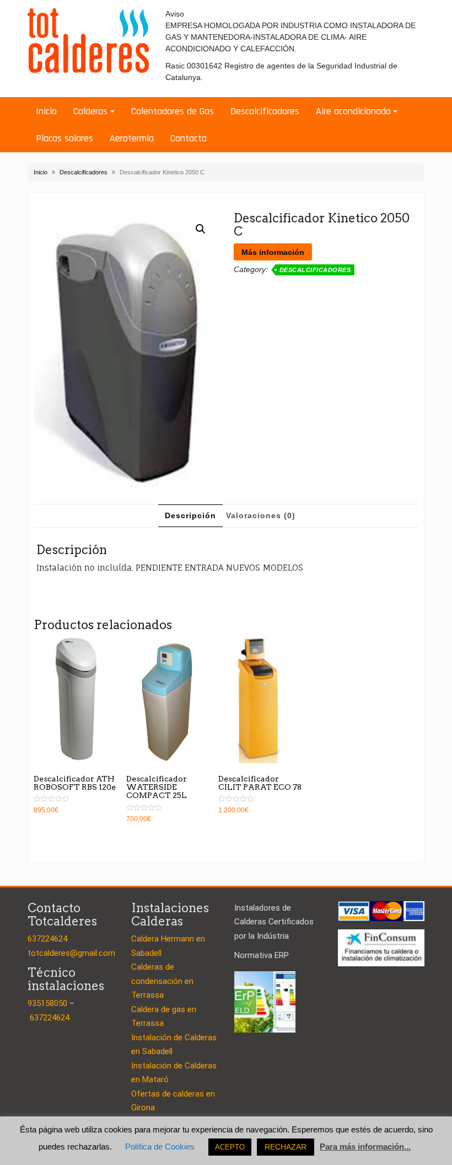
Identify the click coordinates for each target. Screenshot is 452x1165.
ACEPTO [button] (230, 1147)
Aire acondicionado (353, 111)
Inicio (46, 111)
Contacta (188, 138)
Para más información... (365, 1146)
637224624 (47, 939)
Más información (272, 252)
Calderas (90, 111)
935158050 (47, 1003)
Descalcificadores (264, 111)
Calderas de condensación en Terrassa (162, 981)
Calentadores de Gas (172, 111)
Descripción (190, 515)
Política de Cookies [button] (160, 1146)
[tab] (190, 515)
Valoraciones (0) (260, 515)
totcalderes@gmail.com (71, 953)
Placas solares (64, 138)
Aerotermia (132, 138)
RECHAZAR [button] (285, 1146)
